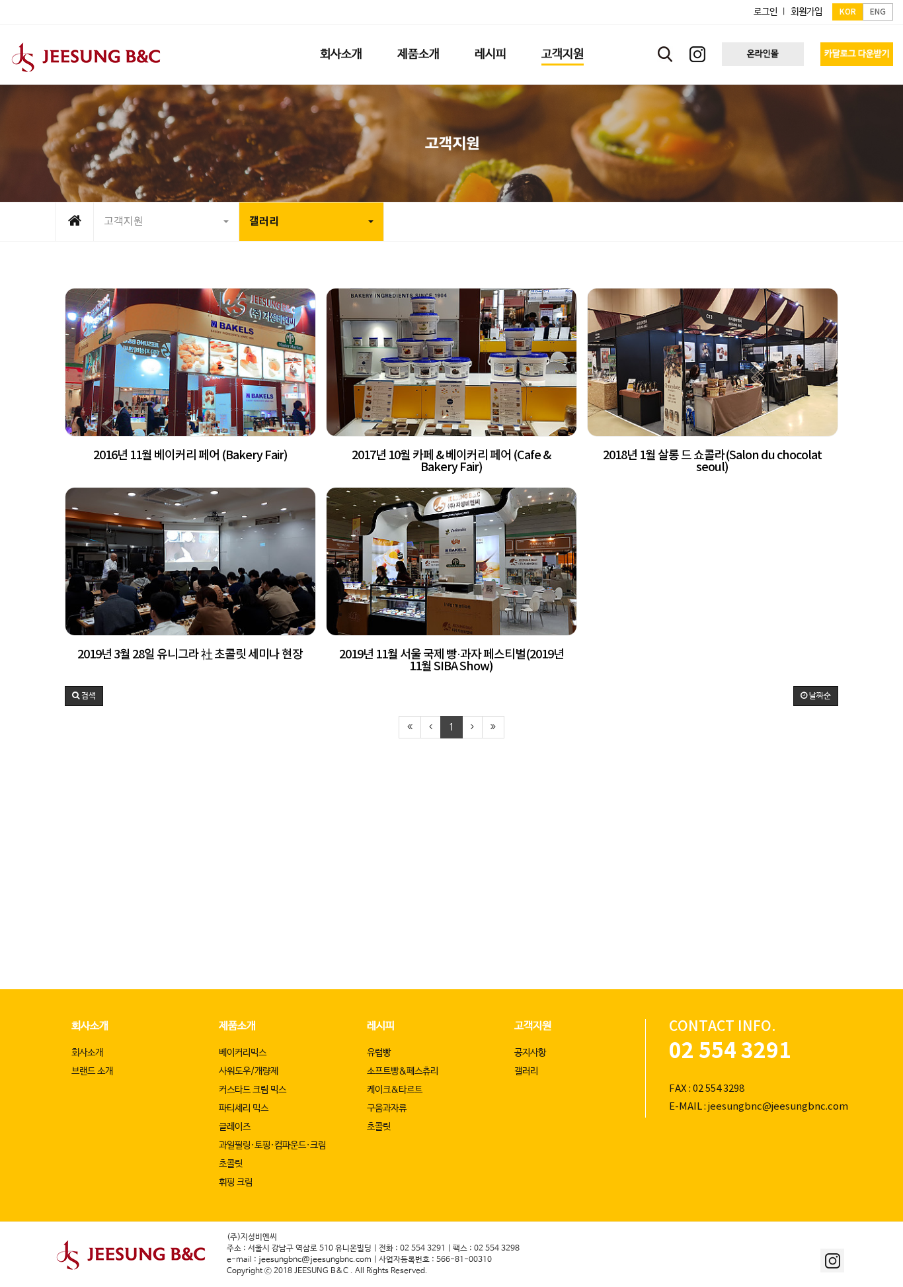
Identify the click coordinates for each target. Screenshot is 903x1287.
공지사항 (530, 1052)
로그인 (765, 12)
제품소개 (237, 1026)
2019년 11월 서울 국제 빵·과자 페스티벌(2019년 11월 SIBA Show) (451, 661)
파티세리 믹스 (243, 1108)
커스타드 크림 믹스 (252, 1090)
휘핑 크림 (236, 1182)
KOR (848, 12)
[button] (84, 696)
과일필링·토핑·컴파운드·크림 (272, 1145)
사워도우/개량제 (248, 1071)
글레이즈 (235, 1127)
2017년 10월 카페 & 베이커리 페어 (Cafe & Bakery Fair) (451, 461)
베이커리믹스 (242, 1052)
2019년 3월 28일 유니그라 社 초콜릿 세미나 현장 (190, 655)
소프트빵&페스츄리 (402, 1071)
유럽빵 (379, 1052)
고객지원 (123, 222)
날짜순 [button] (819, 696)
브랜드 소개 (92, 1071)
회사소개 (89, 1026)
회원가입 (806, 12)
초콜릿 (231, 1164)
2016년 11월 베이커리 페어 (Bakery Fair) (190, 456)
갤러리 (264, 221)
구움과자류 (387, 1108)
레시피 (381, 1026)
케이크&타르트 (394, 1090)
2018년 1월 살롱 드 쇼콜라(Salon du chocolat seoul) (712, 461)
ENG (878, 12)
